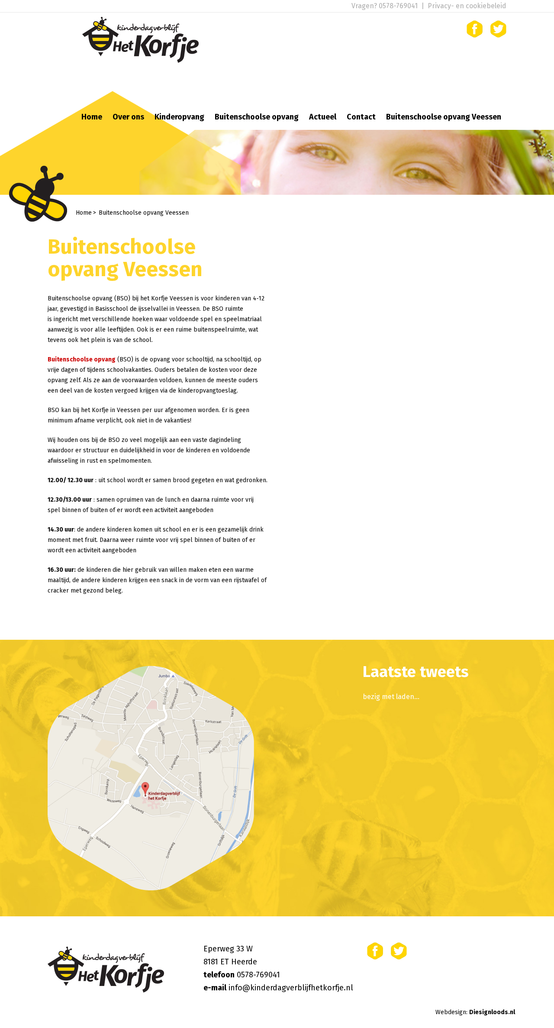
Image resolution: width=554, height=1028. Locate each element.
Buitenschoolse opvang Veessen (443, 117)
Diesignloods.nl (492, 1012)
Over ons (128, 117)
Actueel (322, 117)
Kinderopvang (179, 117)
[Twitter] (498, 29)
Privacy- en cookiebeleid (467, 6)
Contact (361, 117)
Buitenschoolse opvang (257, 117)
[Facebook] (475, 29)
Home (91, 117)
